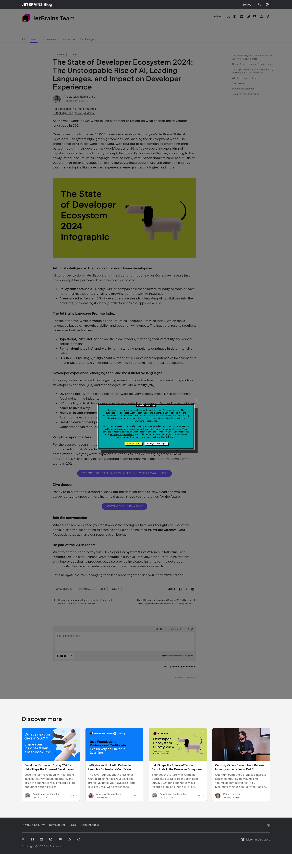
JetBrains (52, 846)
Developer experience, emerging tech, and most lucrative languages (252, 71)
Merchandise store (257, 841)
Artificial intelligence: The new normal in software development (252, 57)
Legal (73, 824)
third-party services (122, 434)
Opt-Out (170, 437)
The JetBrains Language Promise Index (252, 64)
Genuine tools (90, 824)
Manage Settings (156, 443)
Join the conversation (243, 88)
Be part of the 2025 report (246, 94)
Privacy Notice (138, 431)
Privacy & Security (33, 824)
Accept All (133, 443)
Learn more (153, 421)
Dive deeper (238, 83)
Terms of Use (164, 431)
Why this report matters (244, 78)
